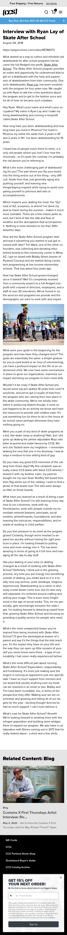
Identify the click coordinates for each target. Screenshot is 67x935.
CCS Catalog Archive (18, 867)
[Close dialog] (60, 877)
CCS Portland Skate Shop (20, 853)
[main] (33, 429)
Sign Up (33, 924)
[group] (33, 3)
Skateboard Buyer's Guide (21, 860)
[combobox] (13, 895)
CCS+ (9, 847)
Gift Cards (11, 840)
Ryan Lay (32, 84)
